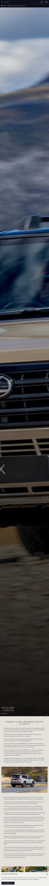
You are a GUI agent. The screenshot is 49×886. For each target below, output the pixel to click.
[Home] (1, 5)
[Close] (47, 874)
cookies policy (36, 879)
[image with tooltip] (45, 791)
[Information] (47, 714)
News (5, 5)
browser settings (22, 879)
